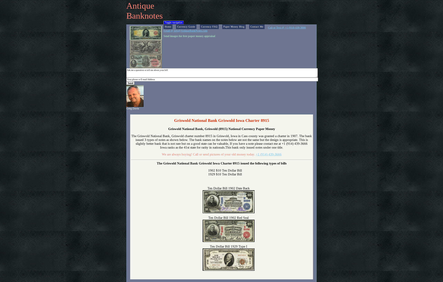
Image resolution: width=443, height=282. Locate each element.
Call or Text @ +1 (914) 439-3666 (287, 27)
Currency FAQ (209, 26)
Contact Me (256, 26)
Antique (140, 6)
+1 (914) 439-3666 (269, 154)
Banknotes (144, 16)
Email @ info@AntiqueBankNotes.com (185, 30)
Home (168, 26)
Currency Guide (186, 26)
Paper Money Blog (234, 26)
